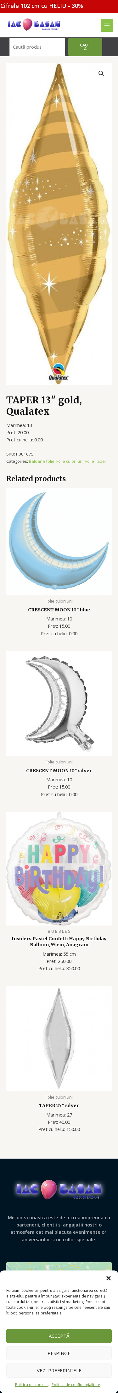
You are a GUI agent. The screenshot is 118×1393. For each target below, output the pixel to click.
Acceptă (59, 1336)
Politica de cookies (31, 1384)
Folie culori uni (69, 461)
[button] (108, 1278)
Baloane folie (41, 461)
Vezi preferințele (59, 1370)
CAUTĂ (85, 47)
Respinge (59, 1353)
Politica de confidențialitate (76, 1384)
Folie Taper (95, 461)
